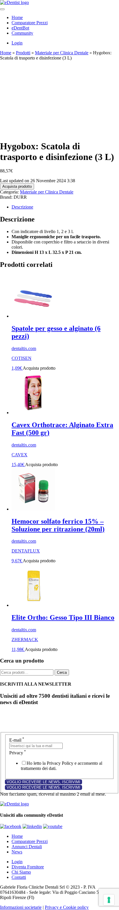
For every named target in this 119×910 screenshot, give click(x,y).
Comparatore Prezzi (30, 22)
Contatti (19, 877)
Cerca (62, 672)
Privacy (17, 752)
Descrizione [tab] (22, 206)
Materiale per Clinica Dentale (61, 52)
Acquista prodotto (17, 186)
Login (17, 42)
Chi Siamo (21, 872)
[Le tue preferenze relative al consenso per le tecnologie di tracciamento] (108, 899)
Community (22, 33)
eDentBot (20, 27)
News (17, 851)
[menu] (2, 9)
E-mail (16, 740)
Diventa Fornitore (28, 866)
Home (17, 17)
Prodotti (23, 52)
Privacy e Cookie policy (67, 907)
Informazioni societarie (21, 907)
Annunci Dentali (27, 846)
